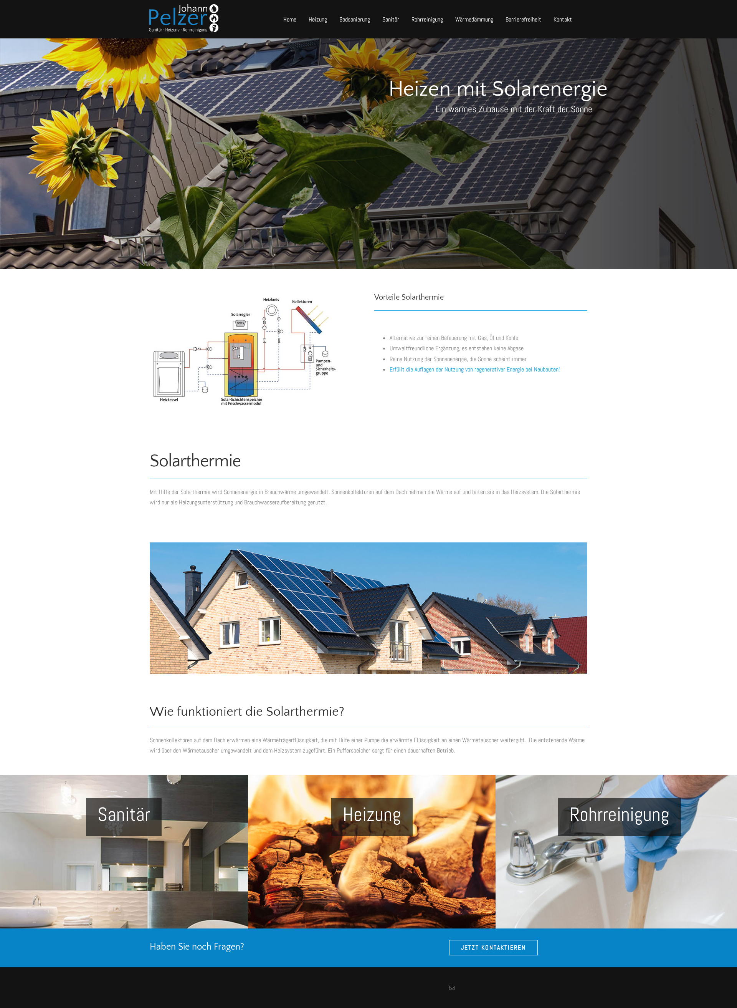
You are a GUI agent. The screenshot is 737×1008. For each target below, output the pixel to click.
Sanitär (390, 19)
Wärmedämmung (474, 19)
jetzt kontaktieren (493, 947)
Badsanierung (354, 19)
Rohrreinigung (427, 19)
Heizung (318, 19)
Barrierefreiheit (523, 19)
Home (289, 19)
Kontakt (563, 19)
